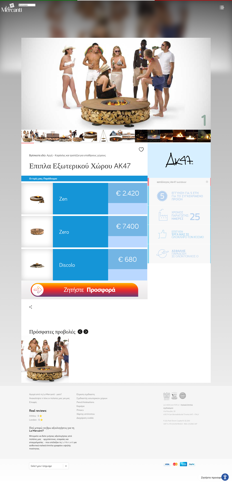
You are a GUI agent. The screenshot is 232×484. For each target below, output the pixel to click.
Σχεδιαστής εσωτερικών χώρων (92, 398)
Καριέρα (80, 406)
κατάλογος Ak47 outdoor (172, 181)
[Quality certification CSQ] (174, 396)
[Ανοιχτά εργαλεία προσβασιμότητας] (225, 477)
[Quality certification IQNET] (182, 396)
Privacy (80, 410)
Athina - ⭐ (35, 415)
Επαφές (33, 402)
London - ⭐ (36, 419)
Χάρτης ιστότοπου (86, 414)
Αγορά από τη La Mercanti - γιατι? (45, 394)
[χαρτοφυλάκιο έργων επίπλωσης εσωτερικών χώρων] (179, 234)
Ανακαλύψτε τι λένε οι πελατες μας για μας (49, 398)
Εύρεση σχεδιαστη (86, 394)
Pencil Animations (85, 402)
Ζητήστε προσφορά (213, 477)
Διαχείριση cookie (85, 417)
